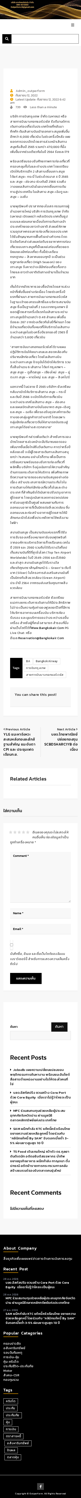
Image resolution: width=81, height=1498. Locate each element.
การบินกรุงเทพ (36, 668)
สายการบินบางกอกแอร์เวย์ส (45, 675)
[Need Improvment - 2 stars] (15, 832)
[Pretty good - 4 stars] (23, 832)
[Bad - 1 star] (11, 832)
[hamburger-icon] (73, 25)
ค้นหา (14, 1027)
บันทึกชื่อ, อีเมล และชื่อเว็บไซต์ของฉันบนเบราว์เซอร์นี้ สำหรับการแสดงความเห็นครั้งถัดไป (39, 958)
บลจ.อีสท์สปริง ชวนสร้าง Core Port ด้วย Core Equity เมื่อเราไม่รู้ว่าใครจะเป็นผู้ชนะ (40, 1097)
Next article (66, 729)
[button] (6, 38)
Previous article (18, 729)
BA (28, 661)
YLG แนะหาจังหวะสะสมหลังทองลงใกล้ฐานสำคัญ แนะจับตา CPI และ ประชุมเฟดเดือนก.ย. (19, 744)
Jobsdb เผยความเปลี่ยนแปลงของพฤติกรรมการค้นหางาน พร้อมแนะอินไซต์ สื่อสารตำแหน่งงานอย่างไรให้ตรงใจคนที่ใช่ (40, 1077)
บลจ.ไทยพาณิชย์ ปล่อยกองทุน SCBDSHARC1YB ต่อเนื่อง (61, 741)
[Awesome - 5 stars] (28, 832)
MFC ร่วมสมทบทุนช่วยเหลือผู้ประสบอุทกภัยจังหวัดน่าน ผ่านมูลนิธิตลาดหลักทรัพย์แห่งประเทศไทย (37, 1115)
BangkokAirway (47, 661)
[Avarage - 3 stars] (19, 832)
